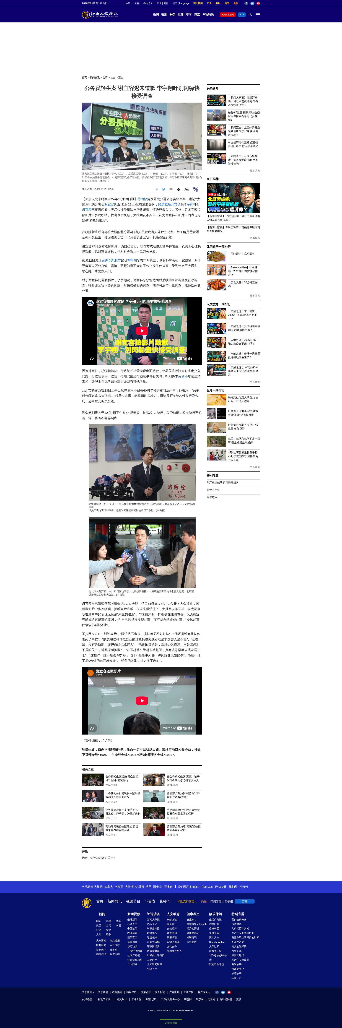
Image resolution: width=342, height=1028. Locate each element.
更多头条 (255, 170)
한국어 (243, 886)
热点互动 (152, 924)
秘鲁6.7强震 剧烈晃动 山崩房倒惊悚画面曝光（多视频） (244, 116)
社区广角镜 (133, 955)
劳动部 (142, 199)
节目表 (150, 901)
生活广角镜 (215, 919)
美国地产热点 (174, 950)
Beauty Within (217, 942)
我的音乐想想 (216, 964)
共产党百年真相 (240, 928)
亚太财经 (132, 964)
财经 (108, 929)
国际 (98, 921)
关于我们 (103, 992)
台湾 (105, 77)
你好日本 (214, 924)
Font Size (186, 188)
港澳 (108, 921)
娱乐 (118, 921)
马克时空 (152, 959)
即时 (189, 14)
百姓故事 (237, 964)
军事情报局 (153, 946)
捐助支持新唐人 (187, 901)
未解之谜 (172, 919)
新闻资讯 (95, 77)
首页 (84, 77)
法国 (148, 886)
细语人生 (152, 968)
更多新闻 (255, 295)
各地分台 (148, 3)
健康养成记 (193, 932)
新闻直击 (132, 937)
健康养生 (193, 914)
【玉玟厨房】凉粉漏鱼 (241, 253)
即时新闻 (101, 945)
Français (207, 886)
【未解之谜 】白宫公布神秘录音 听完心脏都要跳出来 (243, 371)
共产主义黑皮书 (240, 959)
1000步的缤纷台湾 (218, 957)
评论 (98, 929)
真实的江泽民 (239, 946)
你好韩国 (214, 928)
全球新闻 (132, 919)
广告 (209, 3)
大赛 (136, 3)
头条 (172, 14)
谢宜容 (109, 204)
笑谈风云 (172, 924)
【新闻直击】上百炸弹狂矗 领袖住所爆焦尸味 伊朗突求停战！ (244, 131)
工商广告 (237, 977)
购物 (236, 3)
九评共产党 (213, 489)
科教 (108, 934)
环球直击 (132, 924)
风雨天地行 (238, 955)
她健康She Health (197, 924)
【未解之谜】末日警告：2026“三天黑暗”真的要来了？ (242, 315)
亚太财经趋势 (134, 959)
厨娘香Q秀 (215, 950)
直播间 (165, 901)
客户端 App (204, 992)
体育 (118, 925)
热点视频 (115, 940)
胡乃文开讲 (193, 928)
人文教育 (173, 914)
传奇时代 (237, 924)
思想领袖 (152, 937)
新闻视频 (133, 914)
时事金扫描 (153, 928)
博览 (197, 14)
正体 (159, 3)
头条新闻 (213, 88)
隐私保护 (131, 992)
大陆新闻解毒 (154, 964)
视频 (164, 14)
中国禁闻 (132, 928)
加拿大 (108, 886)
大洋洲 (129, 886)
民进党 (163, 204)
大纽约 (98, 886)
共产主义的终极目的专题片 (223, 482)
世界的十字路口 (156, 955)
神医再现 (192, 937)
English (194, 886)
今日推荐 (213, 179)
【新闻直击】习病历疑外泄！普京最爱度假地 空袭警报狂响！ (243, 160)
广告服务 (174, 992)
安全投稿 (160, 992)
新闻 (156, 14)
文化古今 (172, 946)
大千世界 (214, 946)
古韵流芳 (172, 928)
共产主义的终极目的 (243, 932)
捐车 (227, 3)
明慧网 (188, 999)
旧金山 (157, 886)
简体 (166, 3)
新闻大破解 (153, 942)
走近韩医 (192, 942)
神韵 (128, 3)
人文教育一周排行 (218, 304)
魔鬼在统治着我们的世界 (245, 937)
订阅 (244, 901)
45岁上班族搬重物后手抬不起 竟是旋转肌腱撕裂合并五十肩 (243, 456)
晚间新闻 (132, 932)
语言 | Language (181, 3)
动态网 (199, 999)
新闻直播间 (228, 14)
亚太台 (168, 886)
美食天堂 (214, 932)
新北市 (172, 204)
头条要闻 (101, 940)
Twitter (252, 3)
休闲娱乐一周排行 (218, 246)
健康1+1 (191, 919)
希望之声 (151, 999)
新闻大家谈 (153, 919)
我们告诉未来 (239, 919)
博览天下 (101, 949)
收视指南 (117, 992)
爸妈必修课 (173, 942)
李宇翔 (188, 204)
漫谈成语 (172, 937)
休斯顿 (139, 886)
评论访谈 (208, 14)
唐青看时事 (153, 950)
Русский (220, 886)
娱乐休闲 (215, 914)
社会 (112, 77)
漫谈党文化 (238, 968)
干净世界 (136, 999)
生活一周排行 (216, 390)
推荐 (180, 14)
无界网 (211, 999)
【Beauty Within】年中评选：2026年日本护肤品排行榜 (243, 271)
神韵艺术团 (104, 999)
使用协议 (146, 992)
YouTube (258, 3)
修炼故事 (237, 973)
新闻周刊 (132, 942)
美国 (98, 925)
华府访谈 (132, 946)
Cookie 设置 (171, 1022)
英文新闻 (198, 3)
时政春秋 (152, 932)
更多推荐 (255, 238)
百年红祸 (212, 497)
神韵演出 (101, 954)
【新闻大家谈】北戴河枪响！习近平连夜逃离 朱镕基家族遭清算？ (243, 101)
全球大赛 (115, 954)
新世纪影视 (225, 999)
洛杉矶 (119, 886)
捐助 (218, 3)
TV (242, 14)
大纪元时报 (121, 999)
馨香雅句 (172, 932)
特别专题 (213, 475)
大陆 (98, 934)
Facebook (246, 3)
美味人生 (214, 937)
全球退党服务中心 (170, 999)
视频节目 (133, 901)
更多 (238, 999)
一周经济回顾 (134, 950)
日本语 (232, 886)
